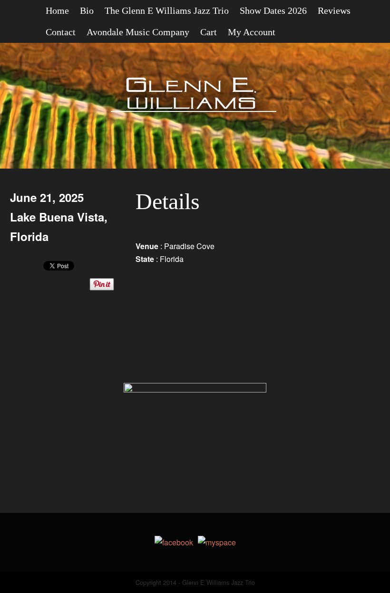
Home (57, 10)
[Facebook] (174, 542)
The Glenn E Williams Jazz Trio (167, 10)
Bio (87, 10)
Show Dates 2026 (273, 10)
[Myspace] (217, 542)
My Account (251, 32)
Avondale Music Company (138, 32)
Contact (61, 32)
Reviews (334, 10)
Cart (208, 32)
